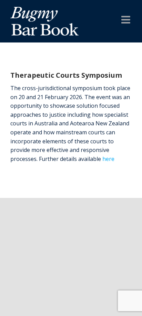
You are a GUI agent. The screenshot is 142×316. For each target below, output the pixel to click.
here (108, 159)
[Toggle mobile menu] (126, 20)
